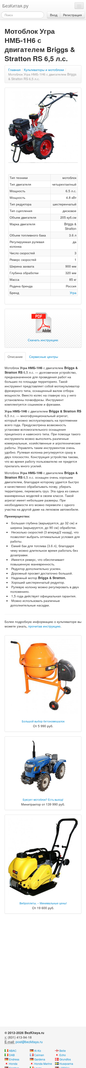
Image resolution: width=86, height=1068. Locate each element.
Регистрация (72, 15)
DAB (12, 1055)
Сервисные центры (43, 356)
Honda (13, 1063)
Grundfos (65, 1059)
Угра (73, 292)
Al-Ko (37, 1050)
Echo (62, 1055)
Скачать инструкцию (43, 340)
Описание (15, 356)
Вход (53, 15)
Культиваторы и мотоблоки (44, 69)
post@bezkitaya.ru (29, 1041)
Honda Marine (43, 1063)
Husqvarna (66, 1063)
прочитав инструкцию (44, 626)
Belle (62, 1050)
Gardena (39, 1059)
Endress (14, 1059)
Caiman (39, 1055)
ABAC (13, 1050)
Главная (14, 69)
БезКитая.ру (15, 5)
